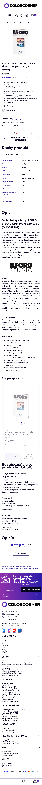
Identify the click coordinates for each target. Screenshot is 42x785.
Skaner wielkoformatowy (10, 718)
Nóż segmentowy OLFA (9, 689)
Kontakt (4, 653)
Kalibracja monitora (8, 661)
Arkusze (38, 22)
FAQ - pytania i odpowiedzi (11, 753)
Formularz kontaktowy (9, 755)
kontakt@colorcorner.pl (10, 529)
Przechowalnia (6, 767)
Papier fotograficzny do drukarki (12, 696)
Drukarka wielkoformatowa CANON (14, 709)
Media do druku (11, 22)
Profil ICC (5, 666)
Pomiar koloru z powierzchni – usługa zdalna (17, 664)
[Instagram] (9, 630)
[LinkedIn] (19, 630)
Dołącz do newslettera (31, 589)
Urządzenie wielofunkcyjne (10, 701)
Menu (3, 642)
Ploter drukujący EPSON (10, 711)
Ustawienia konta (7, 765)
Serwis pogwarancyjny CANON (12, 672)
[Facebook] (4, 630)
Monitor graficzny (7, 683)
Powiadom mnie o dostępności (19, 139)
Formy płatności (7, 740)
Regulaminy (5, 728)
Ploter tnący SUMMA (8, 715)
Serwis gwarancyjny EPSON (11, 675)
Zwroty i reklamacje (8, 732)
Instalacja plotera (7, 668)
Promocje (5, 644)
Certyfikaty (5, 651)
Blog (3, 649)
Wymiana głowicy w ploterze (11, 670)
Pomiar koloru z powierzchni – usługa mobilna (17, 663)
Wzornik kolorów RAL (9, 692)
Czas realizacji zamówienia (11, 743)
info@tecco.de (7, 509)
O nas (4, 647)
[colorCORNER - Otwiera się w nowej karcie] (21, 604)
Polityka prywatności (8, 730)
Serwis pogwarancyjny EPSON (12, 673)
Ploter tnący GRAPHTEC (10, 713)
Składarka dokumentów (9, 716)
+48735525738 (7, 527)
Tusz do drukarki (7, 699)
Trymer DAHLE (7, 685)
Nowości (5, 646)
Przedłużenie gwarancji (9, 720)
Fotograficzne (29, 22)
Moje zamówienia (7, 763)
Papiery (20, 22)
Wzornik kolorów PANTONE (11, 694)
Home (4, 640)
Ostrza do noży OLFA (9, 687)
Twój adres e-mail (8, 591)
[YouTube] (14, 630)
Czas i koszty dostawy (9, 742)
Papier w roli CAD (8, 698)
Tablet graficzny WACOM (10, 690)
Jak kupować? (6, 751)
